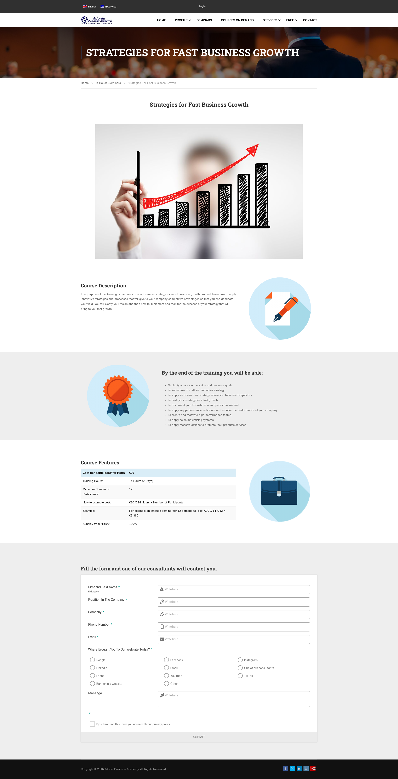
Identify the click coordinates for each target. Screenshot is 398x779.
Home (85, 82)
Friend (100, 676)
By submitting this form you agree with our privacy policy (133, 724)
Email (93, 637)
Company (96, 612)
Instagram (251, 660)
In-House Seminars (108, 82)
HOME (161, 20)
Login (202, 6)
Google (101, 660)
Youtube (312, 768)
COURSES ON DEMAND (237, 20)
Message (95, 693)
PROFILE (181, 20)
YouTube (176, 676)
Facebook (176, 660)
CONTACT (310, 20)
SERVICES (270, 20)
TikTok (248, 676)
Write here (171, 589)
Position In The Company (107, 600)
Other (174, 683)
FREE (290, 20)
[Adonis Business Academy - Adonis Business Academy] (97, 20)
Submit (199, 737)
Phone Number (100, 624)
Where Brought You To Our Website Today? (120, 649)
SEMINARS (204, 20)
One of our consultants (259, 668)
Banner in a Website (109, 683)
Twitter (292, 768)
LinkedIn (101, 668)
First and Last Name (104, 587)
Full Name (93, 591)
